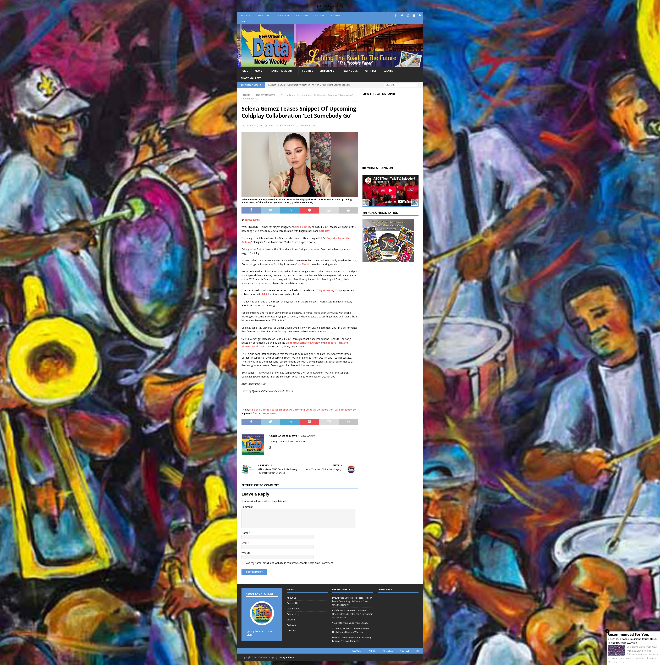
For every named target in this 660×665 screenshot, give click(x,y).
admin (271, 125)
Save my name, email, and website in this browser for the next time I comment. (289, 563)
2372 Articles (308, 436)
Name (245, 532)
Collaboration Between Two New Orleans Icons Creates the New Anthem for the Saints (352, 614)
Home (244, 70)
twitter (371, 651)
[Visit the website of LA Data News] (270, 447)
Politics (307, 70)
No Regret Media (286, 657)
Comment (247, 506)
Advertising (302, 15)
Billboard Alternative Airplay (303, 342)
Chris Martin (302, 264)
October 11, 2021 (254, 125)
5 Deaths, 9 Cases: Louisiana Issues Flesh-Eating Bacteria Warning (632, 640)
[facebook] (396, 15)
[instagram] (408, 15)
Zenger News (269, 413)
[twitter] (402, 15)
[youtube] (414, 15)
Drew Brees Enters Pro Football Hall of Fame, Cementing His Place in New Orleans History (352, 601)
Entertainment (282, 70)
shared (312, 249)
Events (388, 70)
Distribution (282, 15)
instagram (387, 651)
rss (417, 651)
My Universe (326, 290)
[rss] (420, 15)
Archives (335, 15)
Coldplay (324, 230)
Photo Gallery (251, 78)
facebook (356, 651)
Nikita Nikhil (252, 219)
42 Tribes (370, 70)
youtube (404, 651)
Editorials (327, 70)
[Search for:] (401, 84)
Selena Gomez (301, 226)
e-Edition (245, 21)
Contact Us (263, 15)
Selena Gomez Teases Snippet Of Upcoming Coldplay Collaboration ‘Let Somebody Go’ (304, 409)
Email (244, 542)
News (258, 70)
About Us (245, 15)
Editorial (319, 15)
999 (328, 271)
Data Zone (350, 70)
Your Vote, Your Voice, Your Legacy (350, 622)
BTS (264, 294)
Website (245, 553)
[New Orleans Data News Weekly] (330, 65)
